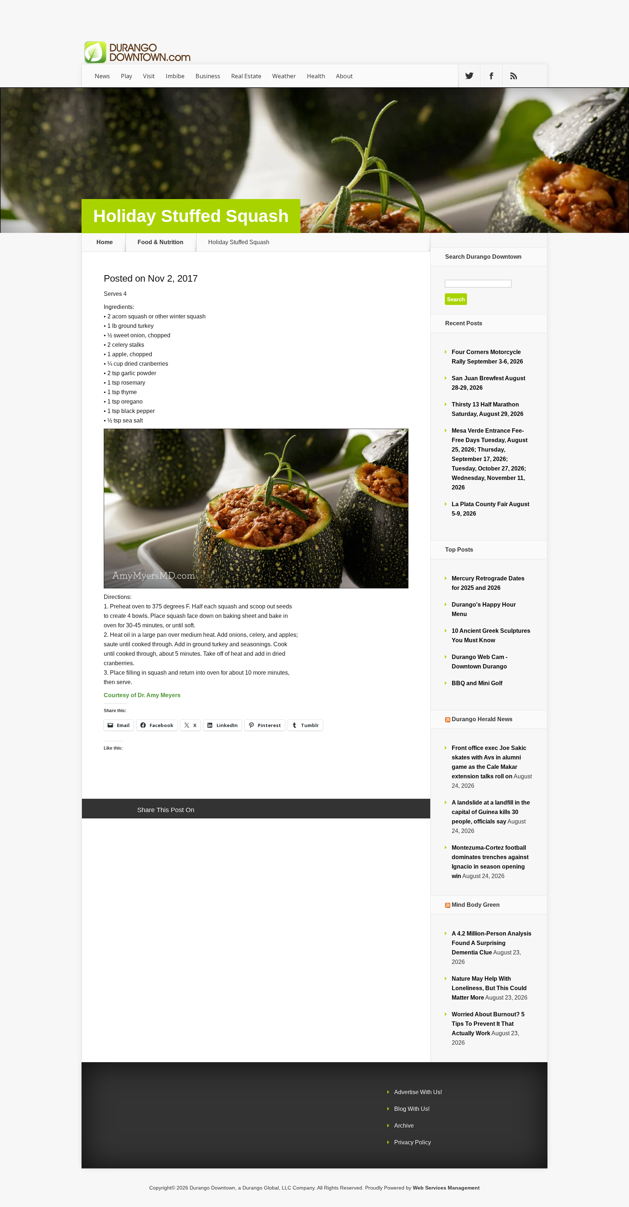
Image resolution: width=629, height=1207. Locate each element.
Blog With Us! (412, 1109)
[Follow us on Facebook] (491, 76)
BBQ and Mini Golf (477, 683)
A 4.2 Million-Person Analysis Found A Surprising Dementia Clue (491, 943)
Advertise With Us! (418, 1092)
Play (126, 76)
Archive (404, 1126)
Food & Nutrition (160, 242)
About (344, 76)
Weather (284, 76)
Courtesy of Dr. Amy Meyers (142, 695)
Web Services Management (446, 1188)
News (102, 76)
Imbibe (175, 76)
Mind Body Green (476, 905)
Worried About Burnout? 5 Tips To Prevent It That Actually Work (488, 1023)
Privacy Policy (412, 1142)
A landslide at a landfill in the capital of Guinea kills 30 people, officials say (491, 812)
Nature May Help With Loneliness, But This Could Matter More (489, 988)
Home (104, 242)
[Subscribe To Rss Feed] (514, 76)
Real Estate (246, 76)
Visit (149, 76)
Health (316, 76)
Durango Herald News (482, 719)
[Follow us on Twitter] (469, 76)
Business (207, 76)
